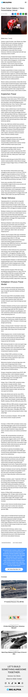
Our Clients (16, 676)
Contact (19, 679)
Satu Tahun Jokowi (17, 542)
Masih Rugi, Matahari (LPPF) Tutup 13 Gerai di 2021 (14, 653)
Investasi (17, 600)
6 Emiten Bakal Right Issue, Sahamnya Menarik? (14, 627)
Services (10, 676)
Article (14, 679)
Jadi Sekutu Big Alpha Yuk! (14, 569)
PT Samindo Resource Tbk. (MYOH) (14, 601)
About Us (9, 679)
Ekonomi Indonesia (6, 542)
